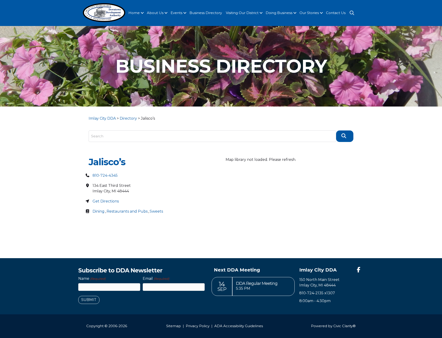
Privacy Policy (197, 326)
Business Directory (205, 13)
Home (134, 13)
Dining (99, 211)
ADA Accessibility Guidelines (238, 326)
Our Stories (309, 13)
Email (156, 278)
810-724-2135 (311, 293)
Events (176, 13)
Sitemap (173, 326)
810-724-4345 (105, 175)
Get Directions (106, 201)
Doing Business (279, 13)
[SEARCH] (344, 136)
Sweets (156, 211)
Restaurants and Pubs (127, 211)
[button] (142, 13)
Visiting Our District (242, 13)
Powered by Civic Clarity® (333, 326)
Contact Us (336, 13)
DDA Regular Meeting (256, 283)
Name (92, 278)
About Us (155, 13)
